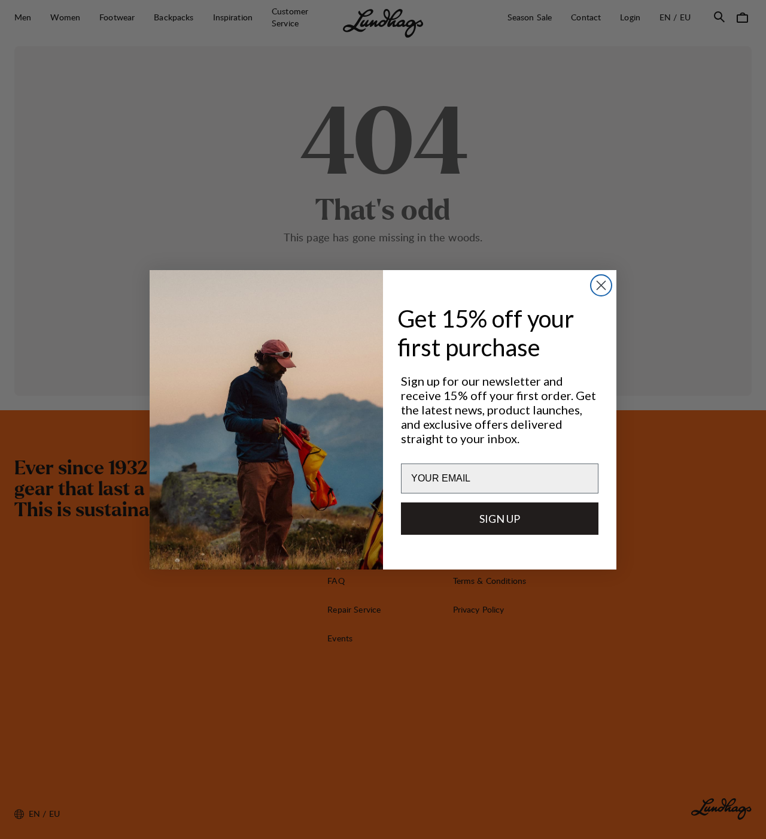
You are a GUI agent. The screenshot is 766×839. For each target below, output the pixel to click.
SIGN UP (499, 518)
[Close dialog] (601, 285)
